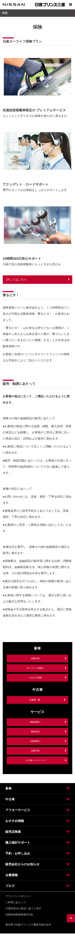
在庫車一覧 (34, 700)
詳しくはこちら (16, 279)
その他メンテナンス (35, 760)
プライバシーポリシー (18, 896)
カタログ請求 (35, 677)
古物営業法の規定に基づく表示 (23, 908)
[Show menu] (70, 4)
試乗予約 (35, 658)
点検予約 (35, 750)
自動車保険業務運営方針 (19, 914)
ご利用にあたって (15, 902)
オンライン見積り (35, 668)
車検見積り (35, 722)
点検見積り (35, 741)
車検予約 (35, 731)
